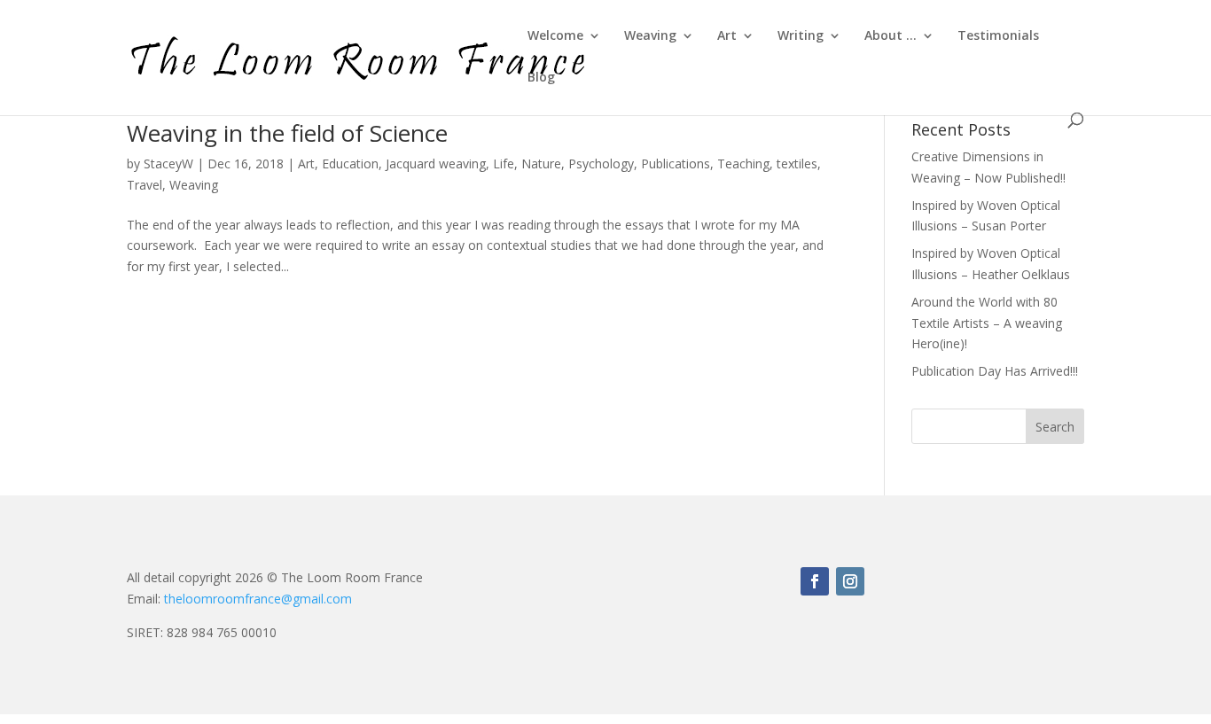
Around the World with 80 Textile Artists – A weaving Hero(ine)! (986, 323)
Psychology (601, 163)
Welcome (555, 36)
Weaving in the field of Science (287, 133)
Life (503, 163)
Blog (541, 78)
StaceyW (168, 163)
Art (727, 36)
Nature (541, 163)
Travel (144, 184)
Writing (800, 36)
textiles (797, 163)
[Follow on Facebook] (815, 581)
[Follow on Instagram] (850, 581)
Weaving (650, 36)
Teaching (743, 163)
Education (350, 163)
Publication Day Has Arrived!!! (994, 370)
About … (890, 36)
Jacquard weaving (436, 163)
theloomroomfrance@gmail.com (258, 598)
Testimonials (998, 36)
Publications (675, 163)
